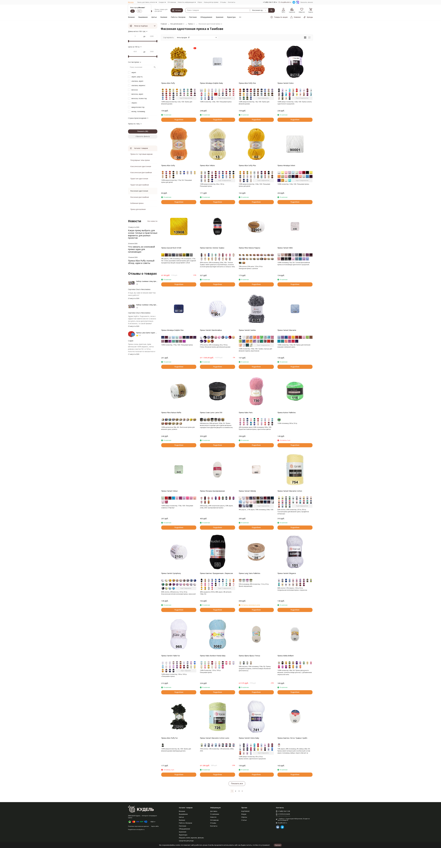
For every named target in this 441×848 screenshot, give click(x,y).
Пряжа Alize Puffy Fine (247, 83)
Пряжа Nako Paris (246, 412)
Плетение (193, 17)
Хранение (219, 17)
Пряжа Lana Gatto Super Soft (147, 333)
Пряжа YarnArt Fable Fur (170, 656)
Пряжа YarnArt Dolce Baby (249, 738)
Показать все (237, 783)
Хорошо (278, 845)
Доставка (213, 811)
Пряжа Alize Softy (168, 165)
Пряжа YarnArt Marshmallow (211, 330)
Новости (213, 817)
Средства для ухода (186, 841)
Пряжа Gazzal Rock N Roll (171, 248)
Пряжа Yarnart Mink (285, 248)
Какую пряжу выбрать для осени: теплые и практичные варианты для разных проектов (142, 234)
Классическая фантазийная (141, 172)
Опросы (244, 817)
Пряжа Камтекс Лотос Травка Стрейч (292, 738)
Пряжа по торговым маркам (141, 154)
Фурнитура (231, 17)
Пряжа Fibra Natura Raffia (171, 412)
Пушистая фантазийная (139, 185)
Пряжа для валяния (138, 209)
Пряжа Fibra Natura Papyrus (249, 248)
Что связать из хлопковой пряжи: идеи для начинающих (141, 249)
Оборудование (206, 17)
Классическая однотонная (140, 166)
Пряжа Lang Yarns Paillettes (249, 573)
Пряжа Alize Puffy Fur (169, 738)
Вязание (131, 17)
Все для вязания (176, 24)
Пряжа (190, 24)
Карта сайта (155, 826)
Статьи (244, 820)
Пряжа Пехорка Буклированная (212, 491)
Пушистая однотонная (139, 178)
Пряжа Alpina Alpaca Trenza (249, 656)
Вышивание (143, 17)
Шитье (154, 17)
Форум (243, 814)
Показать (141, 131)
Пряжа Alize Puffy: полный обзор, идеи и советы (141, 262)
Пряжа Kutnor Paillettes (286, 412)
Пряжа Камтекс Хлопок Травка (212, 248)
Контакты (231, 2)
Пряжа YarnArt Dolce (285, 83)
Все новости (152, 221)
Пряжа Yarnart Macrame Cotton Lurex (214, 738)
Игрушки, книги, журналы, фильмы (191, 838)
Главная (164, 24)
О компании (214, 814)
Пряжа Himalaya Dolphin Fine (172, 330)
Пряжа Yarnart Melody (247, 491)
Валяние (163, 17)
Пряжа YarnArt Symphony (171, 573)
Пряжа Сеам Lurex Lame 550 (211, 412)
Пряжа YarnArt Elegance (286, 573)
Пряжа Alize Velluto (207, 165)
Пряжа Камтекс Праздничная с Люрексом (216, 573)
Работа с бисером (178, 17)
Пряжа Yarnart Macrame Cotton (289, 491)
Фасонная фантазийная (139, 197)
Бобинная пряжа (136, 203)
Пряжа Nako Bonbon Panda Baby (212, 656)
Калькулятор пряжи (211, 2)
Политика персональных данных (138, 826)
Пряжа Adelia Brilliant (285, 656)
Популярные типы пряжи (140, 160)
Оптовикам (172, 2)
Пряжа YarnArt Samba (247, 330)
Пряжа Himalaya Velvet (286, 165)
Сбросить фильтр (143, 136)
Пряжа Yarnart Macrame (286, 330)
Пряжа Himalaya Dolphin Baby (211, 83)
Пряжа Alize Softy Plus (247, 165)
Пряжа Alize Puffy (168, 83)
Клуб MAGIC (245, 811)
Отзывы (223, 2)
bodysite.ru (140, 829)
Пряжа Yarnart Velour (169, 491)
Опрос (200, 2)
